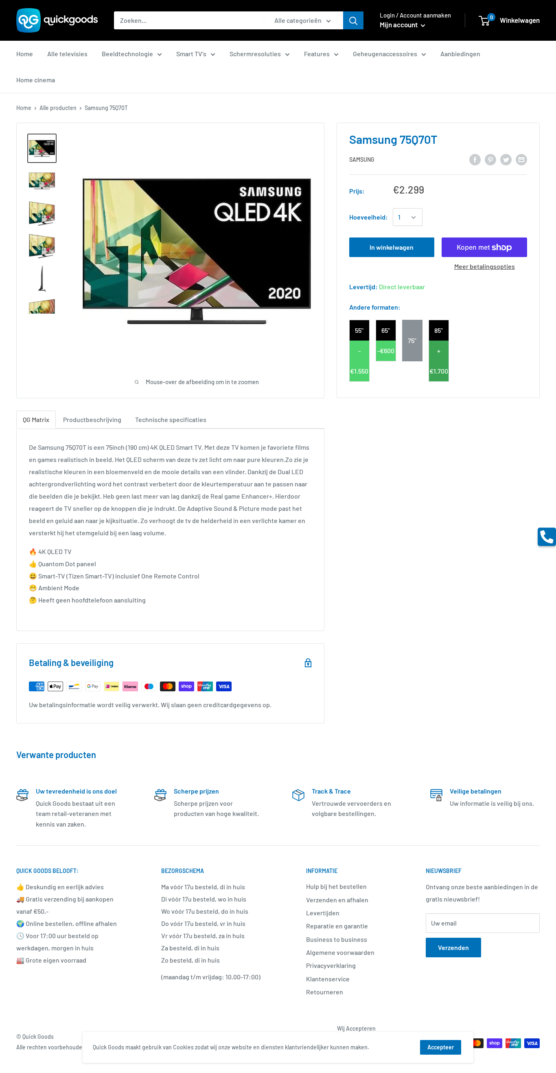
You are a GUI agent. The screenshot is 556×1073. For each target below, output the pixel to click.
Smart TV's (191, 53)
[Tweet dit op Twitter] (506, 159)
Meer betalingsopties (484, 266)
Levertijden (322, 913)
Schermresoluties (255, 53)
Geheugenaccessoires (385, 53)
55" (359, 330)
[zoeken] (353, 20)
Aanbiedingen (460, 53)
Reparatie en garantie (337, 926)
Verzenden (453, 947)
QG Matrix (36, 419)
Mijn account (399, 24)
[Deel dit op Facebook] (475, 159)
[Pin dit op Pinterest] (490, 159)
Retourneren (324, 992)
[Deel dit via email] (521, 159)
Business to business (336, 939)
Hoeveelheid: (368, 217)
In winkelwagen (392, 247)
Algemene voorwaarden (340, 952)
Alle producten (58, 107)
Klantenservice (328, 979)
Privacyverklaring (331, 965)
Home (24, 53)
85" (438, 330)
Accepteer (440, 1047)
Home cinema (35, 80)
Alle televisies (67, 53)
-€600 (385, 350)
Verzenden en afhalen (337, 900)
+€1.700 (438, 361)
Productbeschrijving (92, 419)
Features (317, 53)
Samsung (361, 159)
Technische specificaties (170, 419)
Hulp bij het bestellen (336, 886)
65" (385, 330)
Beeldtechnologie (127, 53)
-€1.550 (359, 361)
